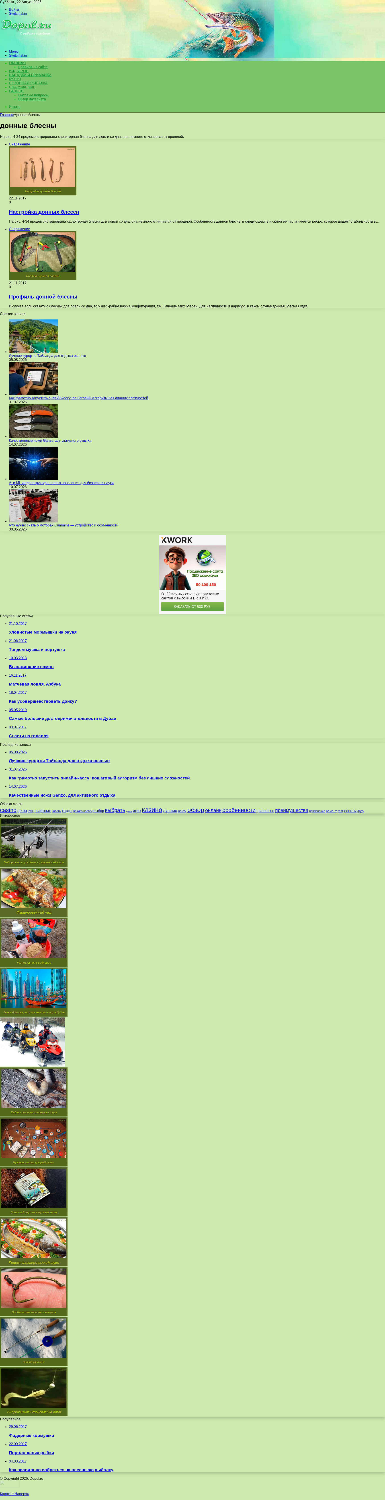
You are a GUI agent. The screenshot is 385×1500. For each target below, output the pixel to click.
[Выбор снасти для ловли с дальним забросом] (34, 865)
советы (350, 811)
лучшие (170, 810)
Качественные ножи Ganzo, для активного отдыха (50, 440)
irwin (31, 811)
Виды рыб (19, 71)
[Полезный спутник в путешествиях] (34, 1215)
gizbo (22, 810)
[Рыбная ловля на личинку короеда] (34, 1115)
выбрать (115, 810)
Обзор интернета (32, 99)
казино (152, 809)
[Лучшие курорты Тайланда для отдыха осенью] (33, 352)
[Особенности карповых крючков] (34, 1315)
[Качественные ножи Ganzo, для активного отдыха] (33, 436)
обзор (195, 809)
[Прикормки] (34, 965)
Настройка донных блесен (44, 212)
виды (67, 810)
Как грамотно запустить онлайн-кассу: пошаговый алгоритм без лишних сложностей (78, 398)
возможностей (82, 811)
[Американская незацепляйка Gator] (34, 1415)
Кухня (15, 79)
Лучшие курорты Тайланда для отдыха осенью (47, 356)
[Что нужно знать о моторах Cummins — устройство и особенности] (33, 521)
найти (182, 811)
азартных (43, 811)
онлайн (213, 810)
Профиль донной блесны (43, 297)
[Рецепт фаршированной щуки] (34, 1265)
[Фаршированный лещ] (34, 915)
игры (137, 811)
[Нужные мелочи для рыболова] (34, 1165)
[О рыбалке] (27, 44)
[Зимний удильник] (34, 1365)
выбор (98, 811)
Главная (7, 115)
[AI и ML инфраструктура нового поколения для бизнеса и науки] (33, 479)
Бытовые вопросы (33, 95)
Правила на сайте (33, 67)
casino (8, 810)
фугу (360, 811)
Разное (16, 91)
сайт (340, 811)
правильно (265, 811)
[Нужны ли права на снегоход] (32, 1065)
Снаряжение (22, 87)
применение (317, 811)
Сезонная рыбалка (28, 83)
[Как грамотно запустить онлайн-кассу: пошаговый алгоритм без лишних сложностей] (33, 394)
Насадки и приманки (30, 75)
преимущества (291, 810)
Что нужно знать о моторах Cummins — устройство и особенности (63, 525)
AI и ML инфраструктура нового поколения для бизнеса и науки (61, 483)
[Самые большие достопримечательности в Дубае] (34, 1015)
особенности (239, 810)
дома (129, 811)
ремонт (331, 811)
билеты (56, 811)
